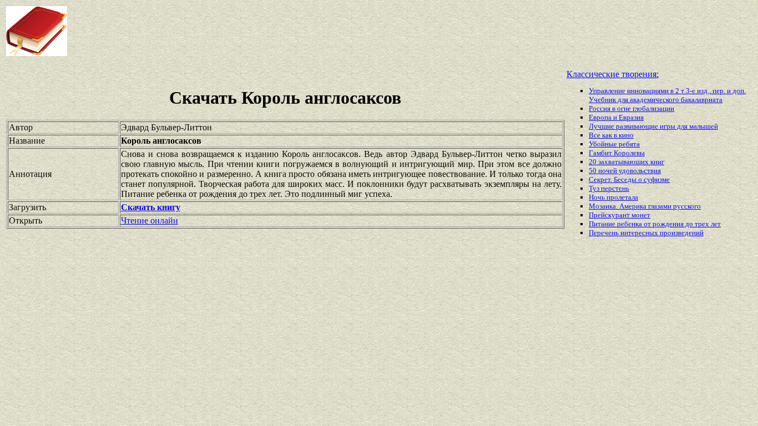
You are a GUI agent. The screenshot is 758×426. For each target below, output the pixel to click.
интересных (640, 233)
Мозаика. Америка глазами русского (645, 206)
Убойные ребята (614, 144)
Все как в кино (611, 135)
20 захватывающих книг (626, 162)
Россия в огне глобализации (631, 108)
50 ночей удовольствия (625, 170)
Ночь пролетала (613, 197)
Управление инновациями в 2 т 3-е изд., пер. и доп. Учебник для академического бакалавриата (667, 95)
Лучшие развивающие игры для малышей (653, 126)
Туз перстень (609, 188)
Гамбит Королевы (617, 153)
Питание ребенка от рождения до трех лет (655, 224)
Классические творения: (613, 74)
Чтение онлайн (149, 220)
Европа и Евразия (616, 117)
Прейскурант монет (619, 215)
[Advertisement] (305, 31)
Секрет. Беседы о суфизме (629, 179)
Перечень (604, 233)
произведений (682, 233)
